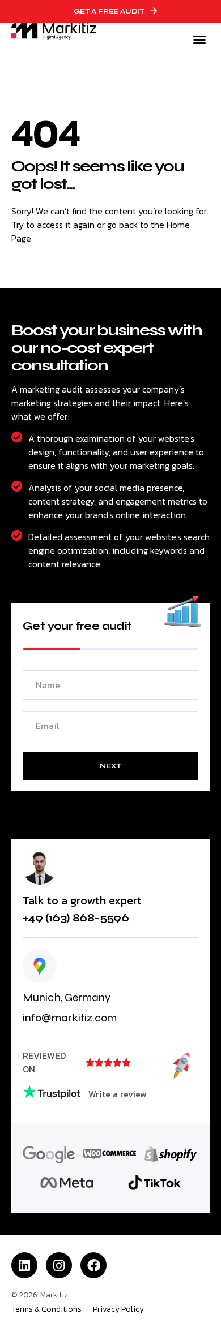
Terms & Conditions (46, 1309)
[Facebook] (93, 1265)
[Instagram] (59, 1265)
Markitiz (54, 1295)
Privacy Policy (118, 1309)
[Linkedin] (24, 1265)
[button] (199, 39)
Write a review (117, 1094)
